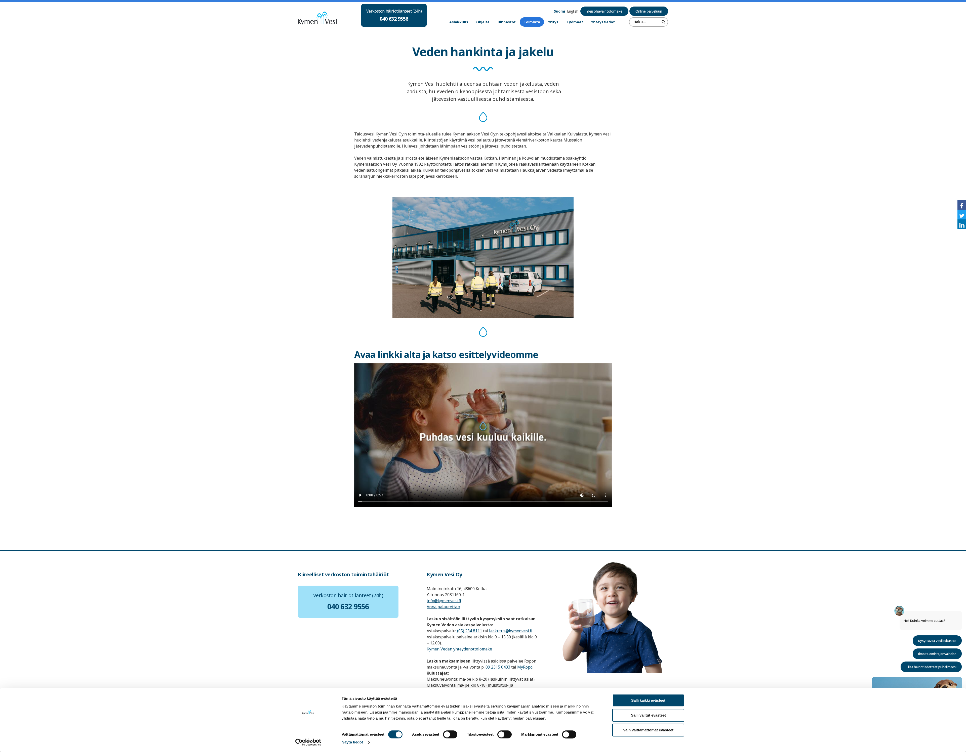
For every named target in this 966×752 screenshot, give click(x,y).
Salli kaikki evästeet (648, 700)
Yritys (553, 22)
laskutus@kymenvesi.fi (510, 631)
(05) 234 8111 (469, 631)
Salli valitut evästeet (648, 715)
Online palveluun (648, 11)
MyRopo (525, 667)
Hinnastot (507, 22)
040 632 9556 (394, 18)
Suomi (559, 11)
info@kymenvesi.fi (444, 600)
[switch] (450, 734)
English (572, 11)
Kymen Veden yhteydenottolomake (459, 649)
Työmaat (575, 22)
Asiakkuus (458, 22)
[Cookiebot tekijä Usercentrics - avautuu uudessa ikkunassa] (308, 742)
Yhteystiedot (603, 22)
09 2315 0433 (498, 667)
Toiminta (532, 22)
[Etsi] (663, 21)
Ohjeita (483, 22)
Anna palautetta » (443, 606)
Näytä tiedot (352, 742)
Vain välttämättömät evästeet (648, 730)
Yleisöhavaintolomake (604, 11)
